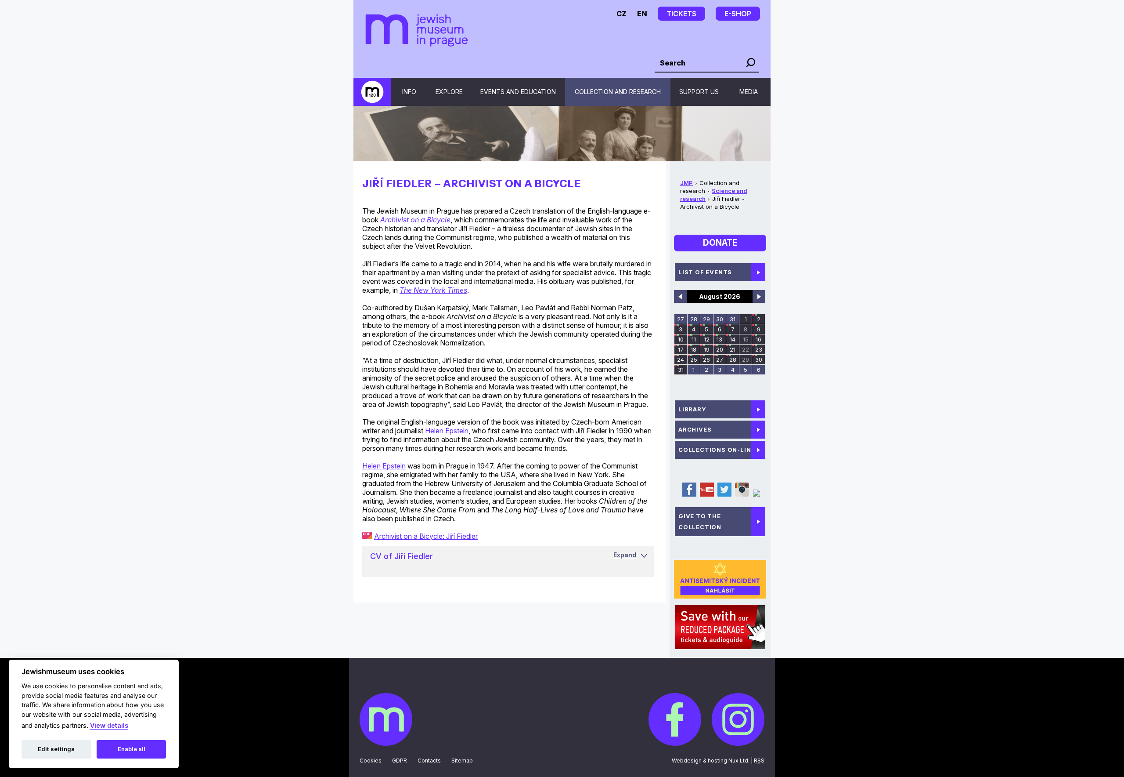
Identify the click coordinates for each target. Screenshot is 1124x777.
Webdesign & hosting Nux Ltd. (710, 760)
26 (706, 359)
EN (642, 13)
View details (109, 725)
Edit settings (56, 748)
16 (758, 339)
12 (707, 339)
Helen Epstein (446, 430)
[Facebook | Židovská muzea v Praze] (689, 494)
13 (719, 339)
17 (681, 349)
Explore (449, 91)
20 (719, 349)
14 (732, 339)
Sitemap (462, 760)
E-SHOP (737, 13)
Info (409, 91)
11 (694, 339)
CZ (621, 13)
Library (692, 409)
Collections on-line (716, 449)
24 (680, 359)
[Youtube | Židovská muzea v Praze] (706, 494)
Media (748, 91)
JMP (686, 182)
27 (680, 319)
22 (745, 349)
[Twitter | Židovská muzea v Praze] (724, 494)
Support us (699, 91)
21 (732, 349)
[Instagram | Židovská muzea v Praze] (741, 494)
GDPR (399, 760)
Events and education (518, 91)
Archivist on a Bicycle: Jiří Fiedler (426, 536)
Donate (720, 243)
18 (693, 349)
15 (746, 339)
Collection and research (618, 91)
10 (681, 339)
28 (693, 319)
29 (706, 319)
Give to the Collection (699, 521)
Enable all (131, 748)
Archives (694, 429)
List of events (705, 272)
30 (719, 319)
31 (732, 319)
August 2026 (719, 296)
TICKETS (681, 13)
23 (758, 349)
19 (707, 349)
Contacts (429, 760)
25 (693, 359)
